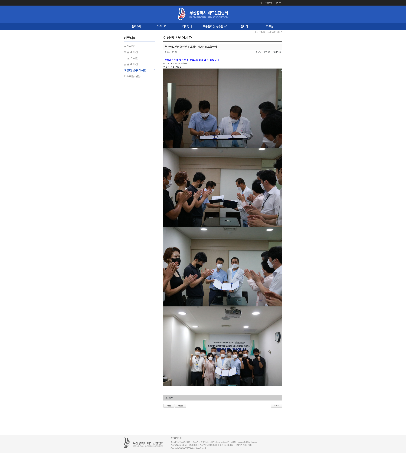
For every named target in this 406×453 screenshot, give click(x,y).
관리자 (278, 3)
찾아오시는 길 (176, 438)
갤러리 (244, 26)
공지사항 (129, 46)
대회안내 (187, 26)
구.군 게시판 (131, 58)
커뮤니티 (162, 26)
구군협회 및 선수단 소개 (216, 26)
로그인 (259, 3)
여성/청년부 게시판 (135, 70)
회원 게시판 (131, 52)
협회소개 (136, 26)
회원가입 (268, 3)
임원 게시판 (131, 64)
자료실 (269, 26)
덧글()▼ (169, 398)
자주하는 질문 (132, 76)
